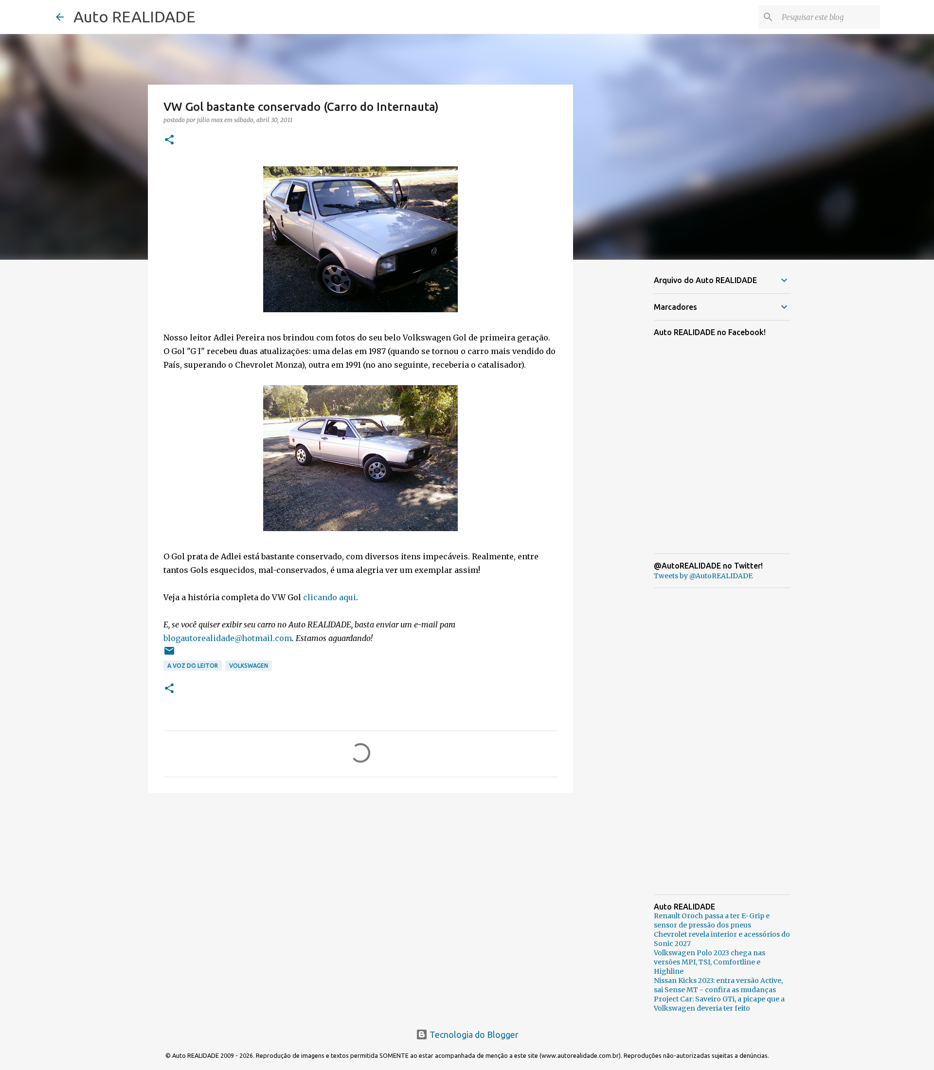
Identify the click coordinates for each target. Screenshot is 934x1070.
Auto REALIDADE (134, 16)
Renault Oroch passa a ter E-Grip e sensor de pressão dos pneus (712, 920)
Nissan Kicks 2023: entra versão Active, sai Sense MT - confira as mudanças (718, 985)
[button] (169, 140)
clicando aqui (329, 597)
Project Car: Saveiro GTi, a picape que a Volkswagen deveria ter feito (719, 1004)
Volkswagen (248, 665)
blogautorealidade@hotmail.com (227, 638)
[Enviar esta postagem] (169, 654)
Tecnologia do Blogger (473, 1034)
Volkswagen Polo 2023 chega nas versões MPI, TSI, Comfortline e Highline (709, 962)
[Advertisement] (360, 875)
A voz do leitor (192, 665)
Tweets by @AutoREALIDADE (703, 575)
